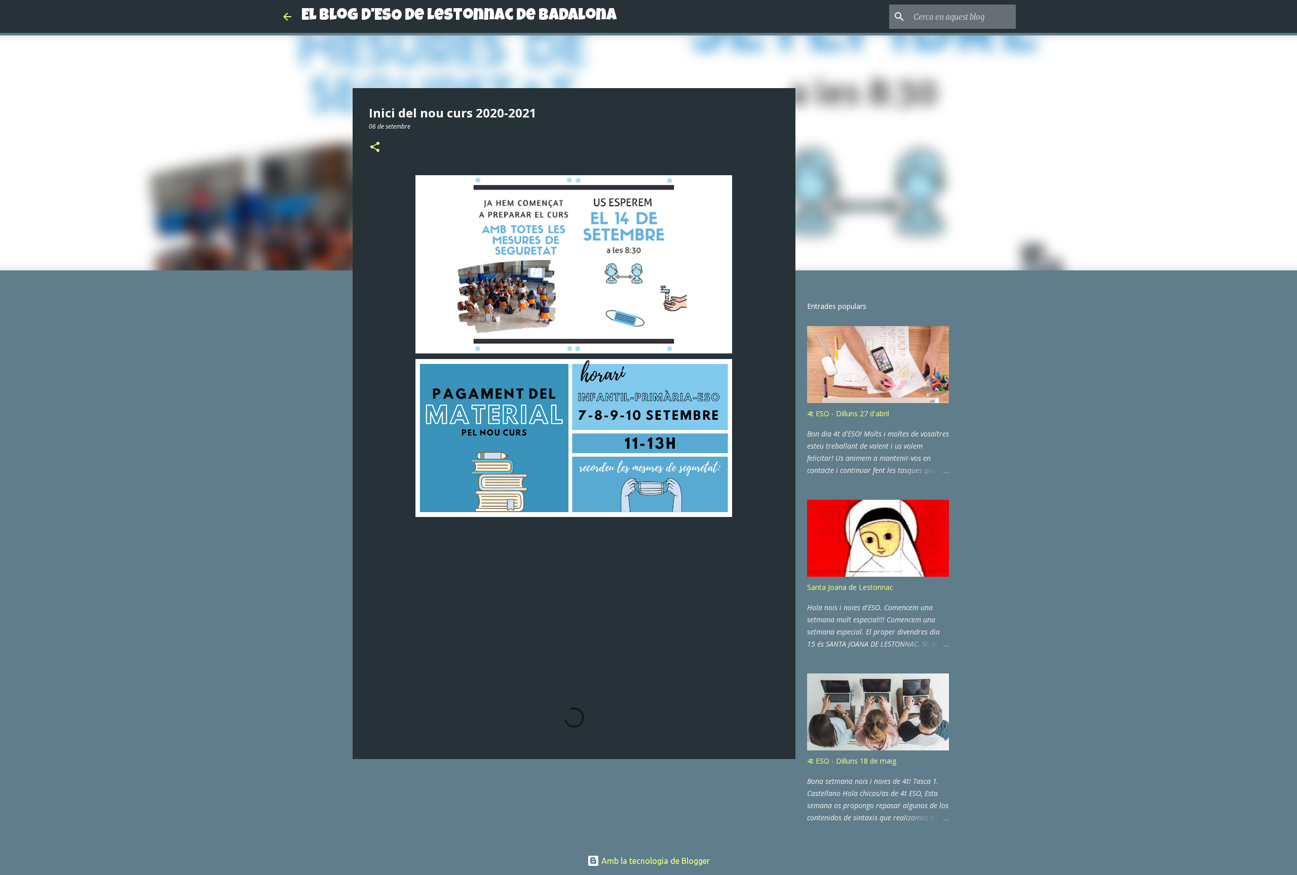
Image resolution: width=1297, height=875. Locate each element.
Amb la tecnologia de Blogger (654, 860)
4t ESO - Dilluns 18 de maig (851, 761)
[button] (375, 147)
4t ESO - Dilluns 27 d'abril (848, 413)
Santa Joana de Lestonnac (850, 587)
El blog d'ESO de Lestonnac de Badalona (459, 16)
